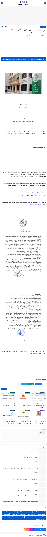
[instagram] (29, 529)
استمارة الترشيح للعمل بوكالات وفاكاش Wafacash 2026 (28, 490)
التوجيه (30, 511)
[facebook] (40, 529)
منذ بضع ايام (43, 419)
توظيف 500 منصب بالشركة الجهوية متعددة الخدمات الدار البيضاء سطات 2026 (24, 474)
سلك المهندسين (42, 516)
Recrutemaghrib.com (31, 535)
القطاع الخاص (13, 511)
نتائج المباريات (5, 516)
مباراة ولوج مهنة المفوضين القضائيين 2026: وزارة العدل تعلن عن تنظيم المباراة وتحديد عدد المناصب (20, 468)
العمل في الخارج (22, 511)
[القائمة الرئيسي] (45, 3)
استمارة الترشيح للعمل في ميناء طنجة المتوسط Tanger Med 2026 (26, 452)
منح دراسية (13, 516)
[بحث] (2, 3)
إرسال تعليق (42, 432)
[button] (38, 384)
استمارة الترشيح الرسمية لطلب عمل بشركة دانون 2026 (28, 463)
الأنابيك (43, 511)
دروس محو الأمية (31, 514)
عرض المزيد (4, 388)
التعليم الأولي (36, 511)
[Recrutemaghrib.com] (23, 3)
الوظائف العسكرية (41, 514)
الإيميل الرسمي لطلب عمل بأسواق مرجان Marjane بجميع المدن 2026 (26, 485)
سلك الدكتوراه (14, 514)
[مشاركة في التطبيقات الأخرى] (19, 384)
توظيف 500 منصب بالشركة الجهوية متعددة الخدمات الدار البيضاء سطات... (40, 405)
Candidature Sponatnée (40, 519)
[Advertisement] (23, 15)
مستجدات (28, 516)
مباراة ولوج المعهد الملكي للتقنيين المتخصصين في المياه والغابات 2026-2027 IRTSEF (23, 496)
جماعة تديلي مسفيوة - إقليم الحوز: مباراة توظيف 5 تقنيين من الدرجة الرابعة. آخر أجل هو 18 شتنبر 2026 (20, 501)
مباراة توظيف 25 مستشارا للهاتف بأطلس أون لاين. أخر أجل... (8, 422)
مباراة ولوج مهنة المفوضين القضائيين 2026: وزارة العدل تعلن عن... (8, 405)
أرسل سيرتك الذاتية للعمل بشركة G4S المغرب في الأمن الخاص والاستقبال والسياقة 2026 (22, 479)
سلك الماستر (6, 514)
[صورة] (42, 452)
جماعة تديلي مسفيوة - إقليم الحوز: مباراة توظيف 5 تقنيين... (24, 404)
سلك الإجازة (22, 514)
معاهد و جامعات (21, 516)
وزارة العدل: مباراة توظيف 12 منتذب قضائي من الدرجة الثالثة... (24, 422)
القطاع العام (43, 27)
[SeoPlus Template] (45, 535)
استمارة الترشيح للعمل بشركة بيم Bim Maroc (30, 457)
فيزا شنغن (34, 516)
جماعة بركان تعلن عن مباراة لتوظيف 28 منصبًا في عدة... (40, 422)
